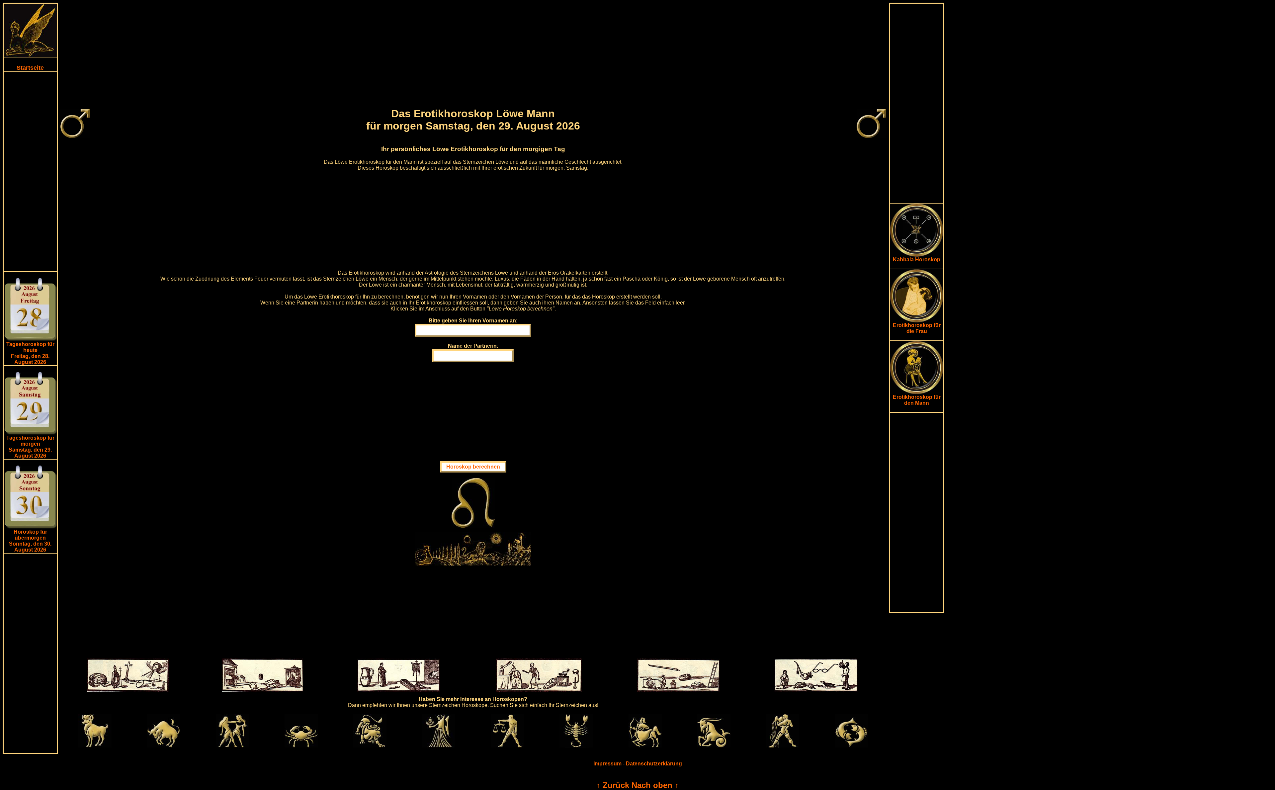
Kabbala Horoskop (916, 259)
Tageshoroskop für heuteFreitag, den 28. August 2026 (30, 353)
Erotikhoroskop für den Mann (917, 400)
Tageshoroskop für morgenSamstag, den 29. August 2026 (30, 447)
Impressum (607, 763)
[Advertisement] (30, 171)
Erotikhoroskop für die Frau (917, 328)
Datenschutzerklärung (654, 763)
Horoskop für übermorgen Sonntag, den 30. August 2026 (30, 541)
